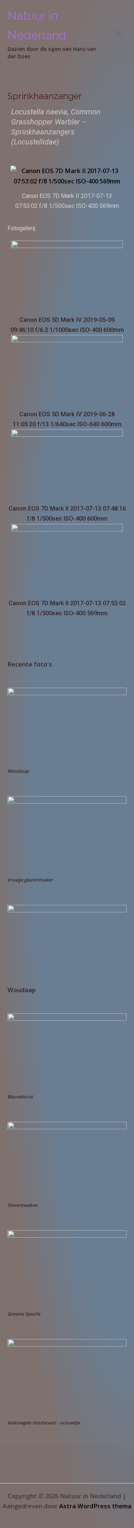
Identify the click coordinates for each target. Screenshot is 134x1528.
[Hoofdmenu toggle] (118, 33)
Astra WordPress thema (95, 1506)
